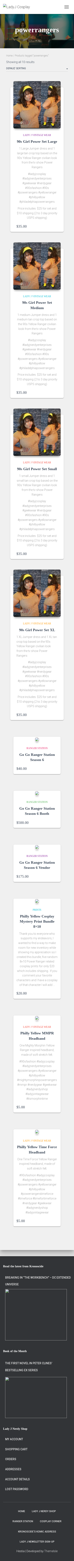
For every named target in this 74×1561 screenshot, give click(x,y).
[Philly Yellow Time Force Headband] (37, 1131)
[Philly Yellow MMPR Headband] (37, 1017)
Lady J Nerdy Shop (44, 1511)
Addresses (13, 1469)
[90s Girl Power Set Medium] (37, 266)
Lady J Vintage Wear (37, 135)
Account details (17, 1479)
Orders (10, 1459)
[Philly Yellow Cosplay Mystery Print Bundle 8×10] (37, 901)
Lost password (16, 1489)
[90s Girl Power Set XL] (37, 593)
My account (14, 1439)
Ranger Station (37, 748)
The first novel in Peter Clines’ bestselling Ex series (28, 1367)
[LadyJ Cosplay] (18, 7)
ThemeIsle (51, 1551)
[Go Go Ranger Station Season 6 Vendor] (37, 847)
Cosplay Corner (50, 1521)
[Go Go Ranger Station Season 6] (37, 739)
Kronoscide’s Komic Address (37, 1531)
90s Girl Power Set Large (37, 141)
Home (9, 55)
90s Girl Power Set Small (37, 469)
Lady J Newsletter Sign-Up (37, 1541)
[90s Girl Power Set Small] (37, 432)
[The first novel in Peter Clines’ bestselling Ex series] (36, 1397)
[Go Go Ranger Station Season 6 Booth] (37, 793)
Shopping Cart (16, 1449)
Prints (37, 909)
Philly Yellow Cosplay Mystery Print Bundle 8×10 (37, 921)
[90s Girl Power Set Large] (37, 104)
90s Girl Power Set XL (37, 630)
